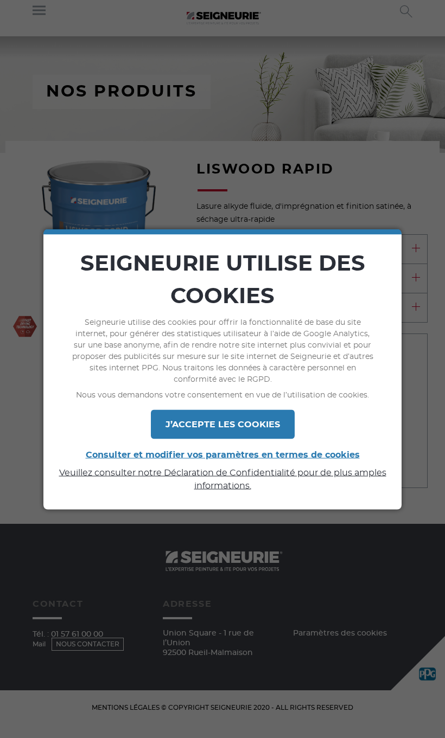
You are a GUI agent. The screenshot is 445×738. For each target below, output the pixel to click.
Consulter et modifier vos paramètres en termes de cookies (223, 454)
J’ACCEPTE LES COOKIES (223, 424)
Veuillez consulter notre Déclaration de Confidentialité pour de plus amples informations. (222, 479)
